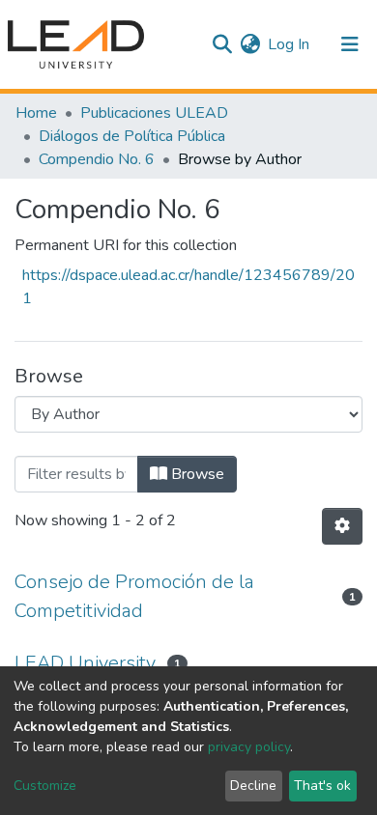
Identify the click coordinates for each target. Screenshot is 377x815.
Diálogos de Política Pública (132, 136)
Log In (289, 44)
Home (36, 113)
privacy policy (249, 747)
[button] (250, 44)
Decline (253, 785)
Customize (45, 785)
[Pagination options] (342, 526)
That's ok (322, 785)
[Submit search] (222, 44)
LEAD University (85, 663)
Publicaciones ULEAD (154, 113)
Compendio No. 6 (97, 159)
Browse (195, 474)
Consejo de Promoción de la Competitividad (134, 596)
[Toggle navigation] (350, 44)
